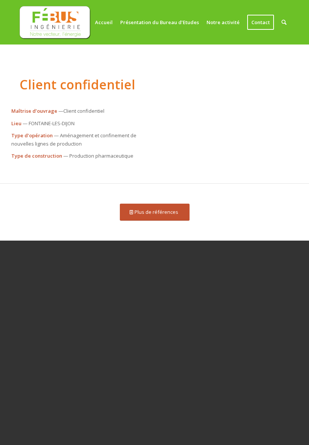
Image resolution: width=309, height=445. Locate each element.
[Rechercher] (284, 22)
